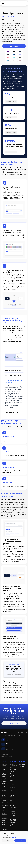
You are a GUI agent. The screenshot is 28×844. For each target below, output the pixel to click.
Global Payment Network (3, 774)
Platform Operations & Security (4, 785)
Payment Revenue (12, 776)
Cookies (10, 756)
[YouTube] (24, 732)
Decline (7, 840)
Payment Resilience (3, 795)
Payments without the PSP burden (13, 780)
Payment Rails (12, 795)
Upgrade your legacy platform (13, 791)
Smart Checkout (3, 799)
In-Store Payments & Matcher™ (4, 809)
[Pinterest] (27, 732)
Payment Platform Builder (3, 769)
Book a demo (14, 46)
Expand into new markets (13, 808)
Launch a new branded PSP (13, 804)
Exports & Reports (3, 821)
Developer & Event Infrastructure (4, 804)
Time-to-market (12, 772)
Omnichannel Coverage (13, 825)
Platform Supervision (4, 825)
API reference (22, 766)
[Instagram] (22, 732)
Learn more (14, 837)
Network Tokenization (4, 828)
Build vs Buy (13, 769)
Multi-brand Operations (13, 816)
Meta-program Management (13, 800)
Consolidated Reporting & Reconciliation (13, 820)
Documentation (22, 764)
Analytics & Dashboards (4, 817)
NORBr (4, 3)
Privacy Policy (4, 756)
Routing (3, 793)
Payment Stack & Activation (3, 780)
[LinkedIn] (19, 732)
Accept (20, 840)
